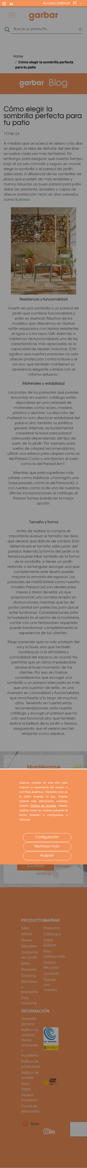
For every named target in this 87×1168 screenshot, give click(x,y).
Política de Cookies (43, 805)
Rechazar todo (47, 846)
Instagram (6, 3)
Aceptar (47, 856)
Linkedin (13, 3)
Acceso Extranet (56, 3)
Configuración (47, 837)
